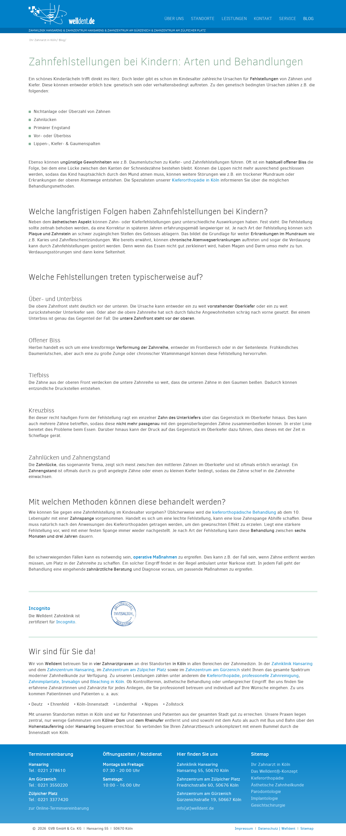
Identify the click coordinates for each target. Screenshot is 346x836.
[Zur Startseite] (62, 13)
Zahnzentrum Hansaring (70, 670)
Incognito (39, 608)
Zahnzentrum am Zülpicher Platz (134, 670)
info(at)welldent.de (195, 808)
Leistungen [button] (234, 18)
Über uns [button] (174, 18)
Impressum (244, 828)
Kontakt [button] (263, 18)
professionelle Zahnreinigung (270, 676)
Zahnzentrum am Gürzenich (212, 670)
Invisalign (71, 682)
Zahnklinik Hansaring (292, 664)
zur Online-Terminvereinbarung (59, 808)
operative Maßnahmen (155, 557)
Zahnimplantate (44, 682)
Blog (308, 18)
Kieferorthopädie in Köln (195, 180)
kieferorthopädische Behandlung (244, 512)
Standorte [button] (203, 18)
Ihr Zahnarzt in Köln (42, 40)
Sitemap (307, 828)
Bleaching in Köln (107, 682)
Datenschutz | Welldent (276, 828)
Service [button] (287, 18)
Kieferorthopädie (223, 676)
